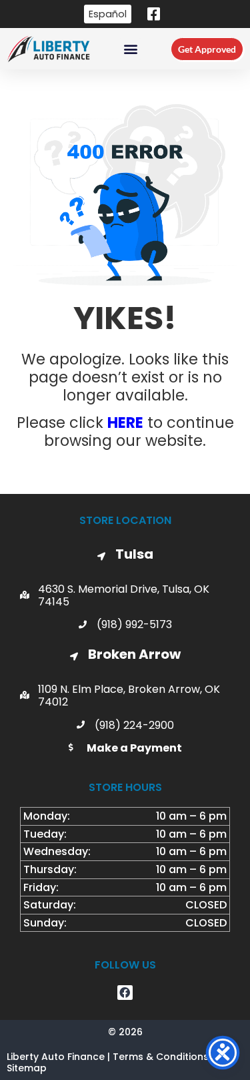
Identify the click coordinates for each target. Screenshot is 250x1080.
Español (108, 14)
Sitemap (27, 1068)
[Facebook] (124, 992)
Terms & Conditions (161, 1056)
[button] (130, 49)
